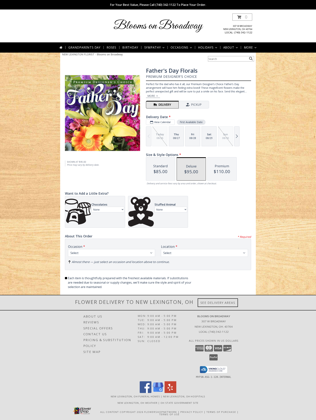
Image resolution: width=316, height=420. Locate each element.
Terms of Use (169, 414)
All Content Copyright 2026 (121, 412)
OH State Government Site (179, 402)
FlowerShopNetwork (160, 412)
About (228, 47)
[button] (242, 17)
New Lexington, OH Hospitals (184, 396)
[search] (251, 59)
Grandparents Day (84, 47)
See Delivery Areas (217, 303)
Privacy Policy (191, 412)
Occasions (179, 47)
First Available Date (191, 122)
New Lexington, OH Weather (138, 402)
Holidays (205, 47)
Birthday (130, 47)
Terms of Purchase (221, 412)
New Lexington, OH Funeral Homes (135, 396)
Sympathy (152, 47)
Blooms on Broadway (158, 26)
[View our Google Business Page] (158, 392)
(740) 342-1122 (243, 32)
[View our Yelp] (170, 392)
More (248, 47)
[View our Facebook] (145, 392)
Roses (111, 47)
